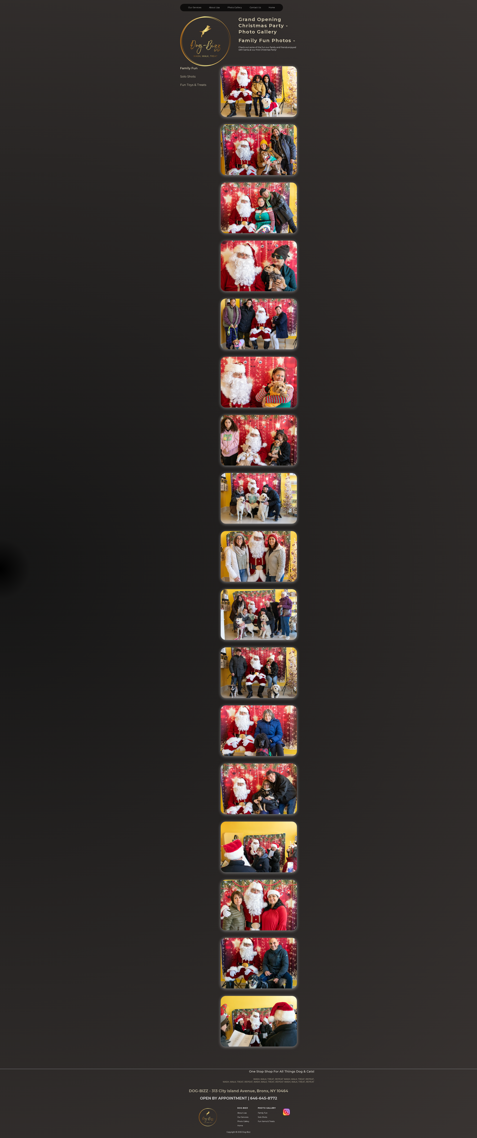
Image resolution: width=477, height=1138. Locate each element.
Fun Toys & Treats (193, 85)
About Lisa (214, 7)
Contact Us (255, 7)
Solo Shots (188, 76)
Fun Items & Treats (266, 1121)
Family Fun (189, 68)
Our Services (194, 7)
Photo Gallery (235, 7)
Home (272, 7)
